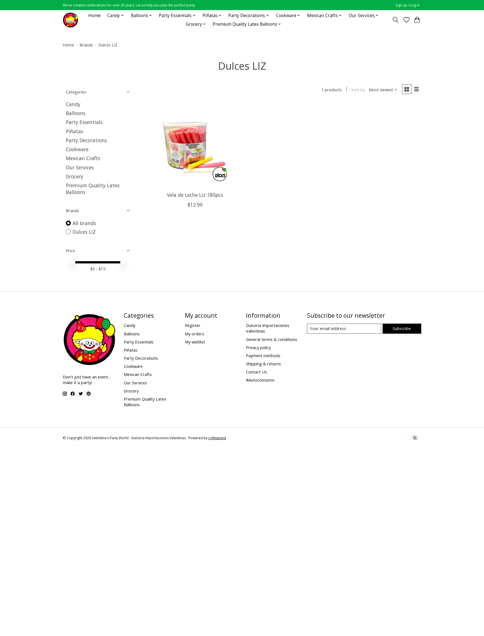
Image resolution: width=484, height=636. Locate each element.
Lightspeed (217, 438)
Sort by (358, 89)
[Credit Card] (414, 438)
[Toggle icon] (396, 20)
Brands (86, 45)
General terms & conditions (271, 339)
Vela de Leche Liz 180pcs (195, 194)
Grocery (74, 176)
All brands (84, 223)
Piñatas (74, 131)
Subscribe (402, 328)
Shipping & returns (263, 363)
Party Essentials (84, 122)
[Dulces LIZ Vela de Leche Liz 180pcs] (195, 145)
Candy (73, 104)
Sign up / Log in (407, 5)
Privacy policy (258, 347)
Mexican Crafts (83, 158)
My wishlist (195, 342)
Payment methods (263, 355)
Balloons (75, 113)
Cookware (77, 149)
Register (193, 325)
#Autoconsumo (260, 380)
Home (94, 15)
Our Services (80, 167)
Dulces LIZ (84, 231)
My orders (194, 333)
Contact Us (256, 372)
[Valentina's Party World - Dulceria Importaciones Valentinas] (70, 19)
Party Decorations (86, 140)
